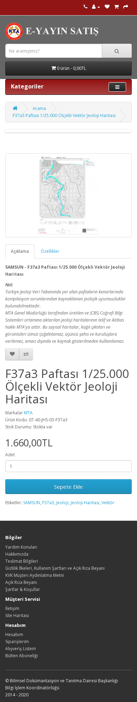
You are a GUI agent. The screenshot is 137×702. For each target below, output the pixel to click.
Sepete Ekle (68, 486)
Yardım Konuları (21, 547)
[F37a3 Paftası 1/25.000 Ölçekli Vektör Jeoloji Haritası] (68, 195)
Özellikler (50, 251)
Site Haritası (17, 615)
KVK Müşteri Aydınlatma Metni (34, 575)
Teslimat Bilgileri (21, 561)
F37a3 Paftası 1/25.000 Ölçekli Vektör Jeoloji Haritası (64, 115)
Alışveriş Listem (20, 649)
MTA (28, 413)
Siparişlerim (17, 642)
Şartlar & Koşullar (22, 589)
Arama (39, 108)
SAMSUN (31, 503)
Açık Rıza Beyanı (21, 582)
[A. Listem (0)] (107, 7)
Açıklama (20, 251)
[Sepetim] (116, 7)
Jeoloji (62, 503)
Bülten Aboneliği (21, 656)
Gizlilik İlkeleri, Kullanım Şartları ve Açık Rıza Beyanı (55, 568)
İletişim (12, 608)
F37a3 (48, 503)
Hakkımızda (16, 554)
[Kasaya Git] (125, 7)
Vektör (108, 503)
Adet (10, 455)
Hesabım (14, 634)
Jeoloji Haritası (85, 503)
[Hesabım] (96, 7)
